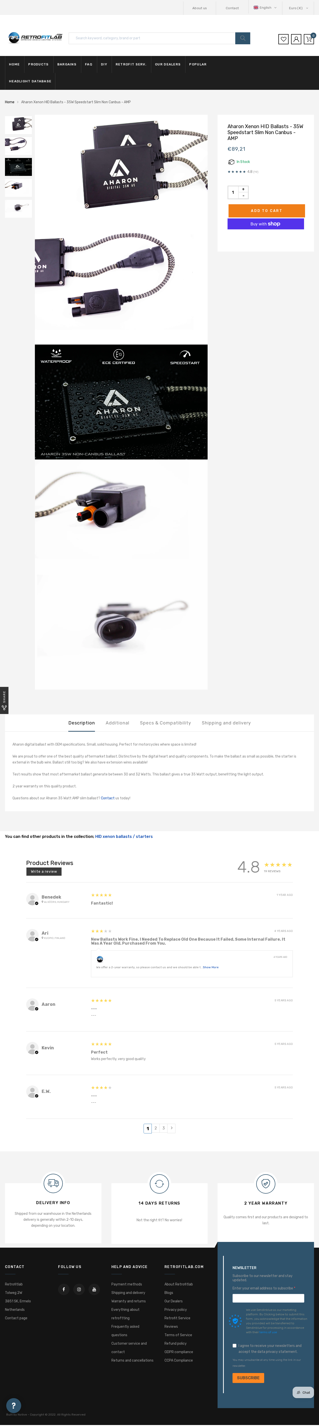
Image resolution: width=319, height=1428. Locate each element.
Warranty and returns (128, 1301)
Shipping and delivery (226, 723)
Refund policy (175, 1343)
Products (38, 64)
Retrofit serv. (131, 64)
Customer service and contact (129, 1347)
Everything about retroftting (125, 1314)
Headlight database (30, 81)
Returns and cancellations (132, 1360)
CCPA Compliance (178, 1360)
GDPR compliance (178, 1352)
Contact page (16, 1318)
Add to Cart (267, 211)
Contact (232, 8)
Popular (198, 64)
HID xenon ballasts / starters (124, 836)
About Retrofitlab (178, 1284)
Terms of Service (178, 1335)
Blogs (168, 1293)
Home (14, 64)
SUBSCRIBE (248, 1378)
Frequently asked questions (125, 1331)
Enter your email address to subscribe (263, 1288)
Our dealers (168, 64)
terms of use (268, 1332)
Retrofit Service (177, 1318)
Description (81, 723)
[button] (265, 7)
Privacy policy (175, 1310)
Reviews (171, 1327)
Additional (117, 723)
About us (199, 8)
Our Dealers (173, 1301)
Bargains (67, 64)
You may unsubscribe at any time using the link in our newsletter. (267, 1363)
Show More (211, 967)
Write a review (44, 871)
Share (4, 697)
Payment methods (126, 1284)
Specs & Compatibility (165, 723)
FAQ (88, 64)
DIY (104, 64)
